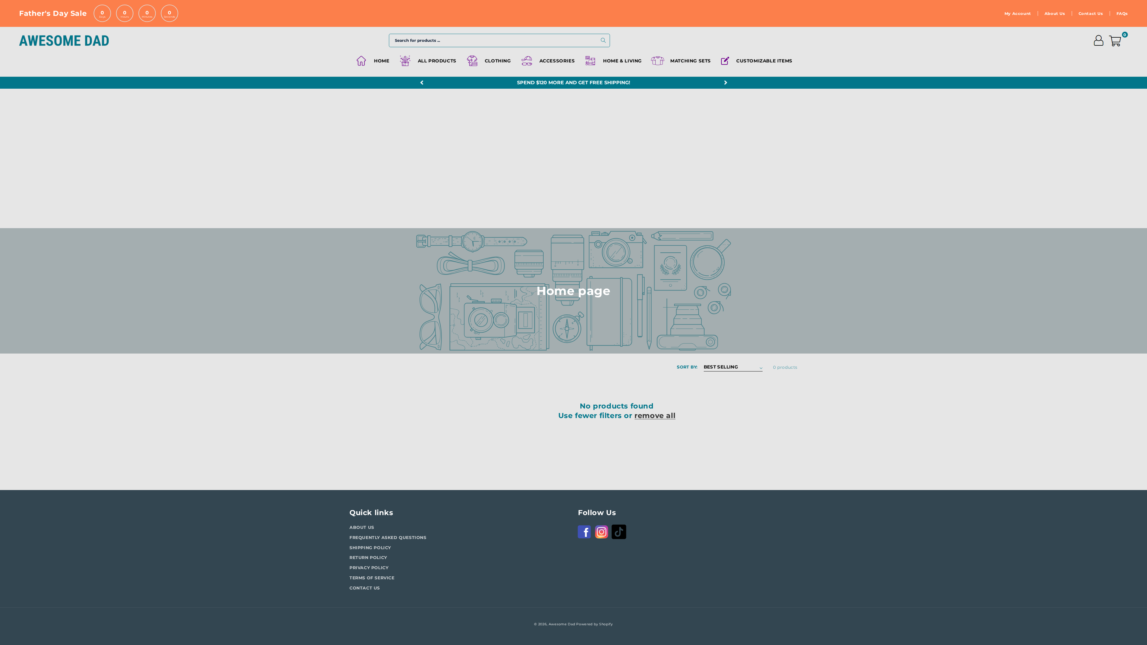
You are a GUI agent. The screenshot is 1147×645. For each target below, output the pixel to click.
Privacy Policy (368, 567)
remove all (654, 415)
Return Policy (368, 557)
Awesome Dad (562, 624)
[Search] (603, 40)
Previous (421, 82)
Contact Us (1091, 13)
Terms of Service (372, 577)
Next (725, 82)
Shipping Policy (370, 547)
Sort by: (687, 367)
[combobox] (499, 40)
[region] (573, 83)
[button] (488, 60)
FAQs (1122, 13)
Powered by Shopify (594, 624)
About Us (1055, 13)
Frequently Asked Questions (388, 537)
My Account (1018, 13)
